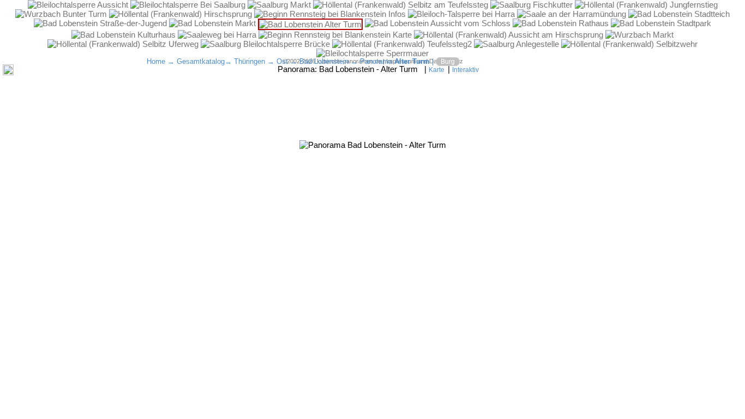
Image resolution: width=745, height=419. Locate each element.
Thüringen (249, 61)
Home (156, 61)
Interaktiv (465, 70)
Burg (448, 61)
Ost (282, 61)
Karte (436, 70)
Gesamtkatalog (201, 61)
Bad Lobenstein (324, 61)
